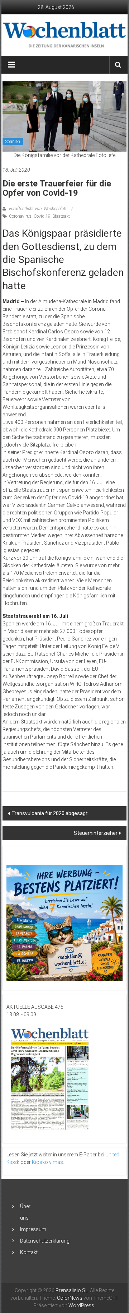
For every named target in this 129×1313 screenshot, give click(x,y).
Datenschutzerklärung (45, 1241)
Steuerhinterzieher (96, 833)
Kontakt (29, 1252)
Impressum (33, 1229)
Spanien (12, 141)
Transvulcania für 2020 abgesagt (49, 813)
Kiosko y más (47, 1162)
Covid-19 (42, 216)
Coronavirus (20, 216)
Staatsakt (61, 216)
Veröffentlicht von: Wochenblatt (38, 208)
